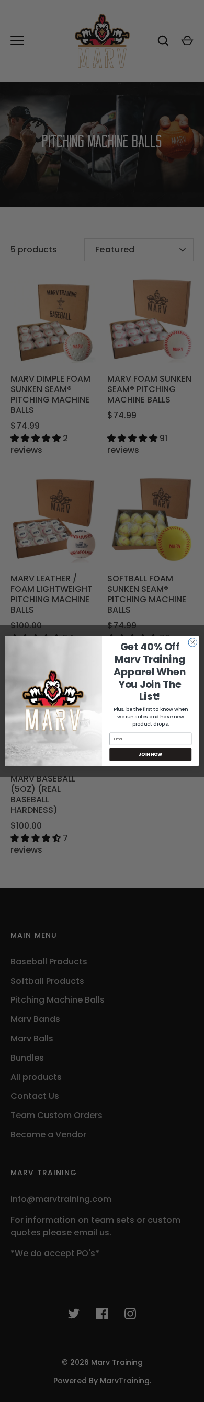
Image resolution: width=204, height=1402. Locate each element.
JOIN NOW (150, 754)
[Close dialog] (192, 642)
